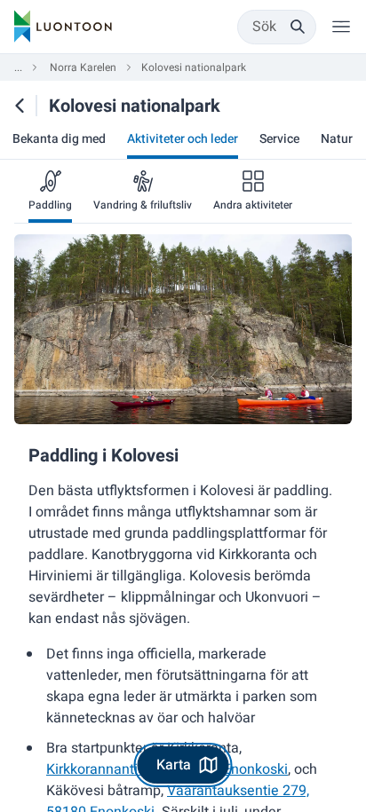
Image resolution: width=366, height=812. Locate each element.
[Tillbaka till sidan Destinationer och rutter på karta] (19, 105)
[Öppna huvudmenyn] (341, 26)
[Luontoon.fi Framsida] (63, 26)
